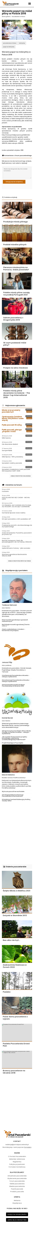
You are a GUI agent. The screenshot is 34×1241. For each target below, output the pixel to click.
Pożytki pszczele (17, 1189)
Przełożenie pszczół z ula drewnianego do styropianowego (17, 525)
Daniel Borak (7, 718)
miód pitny (22, 43)
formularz (27, 1147)
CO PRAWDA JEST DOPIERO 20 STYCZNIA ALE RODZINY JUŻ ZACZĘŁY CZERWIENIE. (16, 505)
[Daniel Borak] (17, 702)
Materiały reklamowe (17, 1159)
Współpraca (17, 1203)
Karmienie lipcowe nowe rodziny (13, 512)
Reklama (17, 1200)
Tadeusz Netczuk (9, 605)
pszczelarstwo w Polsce (9, 43)
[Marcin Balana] (17, 759)
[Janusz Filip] (17, 646)
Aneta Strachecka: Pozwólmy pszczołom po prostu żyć (17, 532)
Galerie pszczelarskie (15, 866)
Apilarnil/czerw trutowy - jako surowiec (16, 547)
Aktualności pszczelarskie (17, 1176)
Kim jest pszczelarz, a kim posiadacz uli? (16, 518)
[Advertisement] (9, 836)
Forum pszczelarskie (17, 1181)
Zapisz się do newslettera (17, 1220)
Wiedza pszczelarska (17, 1186)
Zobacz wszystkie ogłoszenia (21, 476)
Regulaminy (17, 1162)
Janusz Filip (7, 662)
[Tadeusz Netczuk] (17, 589)
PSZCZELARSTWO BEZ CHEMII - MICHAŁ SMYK (16, 497)
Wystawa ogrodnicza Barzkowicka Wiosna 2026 (14, 554)
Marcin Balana (8, 775)
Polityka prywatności (17, 1164)
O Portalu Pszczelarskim (17, 1156)
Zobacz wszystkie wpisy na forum (19, 561)
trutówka (6, 490)
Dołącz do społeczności (17, 1214)
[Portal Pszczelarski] (10, 3)
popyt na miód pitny (8, 47)
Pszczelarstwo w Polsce (18, 16)
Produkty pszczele (17, 1192)
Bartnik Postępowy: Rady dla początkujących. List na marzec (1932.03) (17, 540)
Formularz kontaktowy (17, 1167)
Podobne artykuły (10, 197)
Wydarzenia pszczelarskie (17, 1178)
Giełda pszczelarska (17, 1184)
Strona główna (6, 16)
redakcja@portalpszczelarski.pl (17, 1144)
